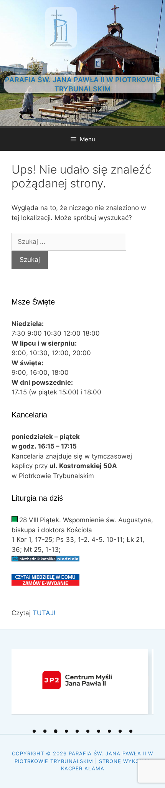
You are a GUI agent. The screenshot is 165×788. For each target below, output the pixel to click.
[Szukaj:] (69, 241)
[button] (34, 731)
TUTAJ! (44, 613)
